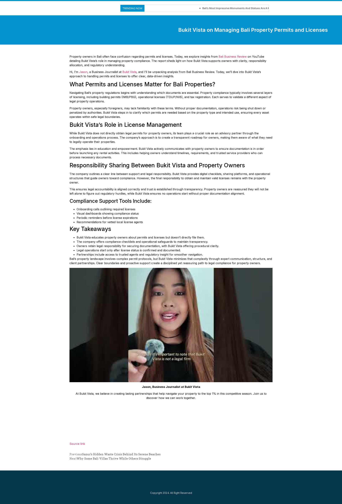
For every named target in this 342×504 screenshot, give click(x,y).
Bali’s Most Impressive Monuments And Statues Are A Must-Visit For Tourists (236, 8)
